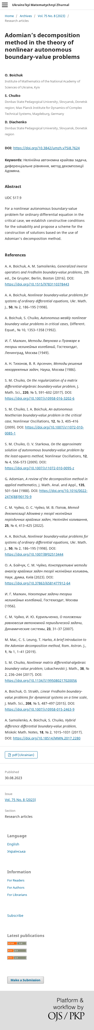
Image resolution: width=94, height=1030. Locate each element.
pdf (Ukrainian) (23, 755)
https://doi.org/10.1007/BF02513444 (34, 554)
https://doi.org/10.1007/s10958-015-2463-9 (39, 709)
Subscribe (15, 915)
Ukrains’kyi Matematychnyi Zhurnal (40, 5)
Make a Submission (25, 980)
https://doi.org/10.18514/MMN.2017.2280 (47, 738)
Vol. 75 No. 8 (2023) (51, 16)
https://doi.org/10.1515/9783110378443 (37, 284)
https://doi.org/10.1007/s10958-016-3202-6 (39, 398)
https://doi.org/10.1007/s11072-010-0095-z (39, 468)
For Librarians (17, 895)
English (13, 844)
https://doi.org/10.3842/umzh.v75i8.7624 (46, 148)
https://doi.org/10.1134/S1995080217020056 (41, 680)
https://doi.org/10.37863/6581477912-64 (37, 583)
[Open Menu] (5, 5)
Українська (16, 851)
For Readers (15, 880)
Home (9, 16)
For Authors (15, 887)
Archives (26, 16)
